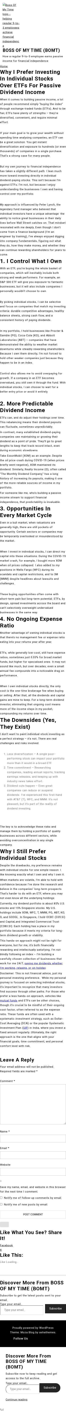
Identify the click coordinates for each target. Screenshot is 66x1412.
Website (5, 1164)
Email (4, 1148)
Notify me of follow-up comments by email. (33, 1197)
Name (5, 1131)
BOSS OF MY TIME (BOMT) (31, 50)
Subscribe (55, 1308)
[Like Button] (4, 1224)
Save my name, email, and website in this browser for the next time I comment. (33, 1189)
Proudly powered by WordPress (33, 1327)
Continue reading (16, 1399)
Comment (7, 1081)
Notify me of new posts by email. (26, 1204)
